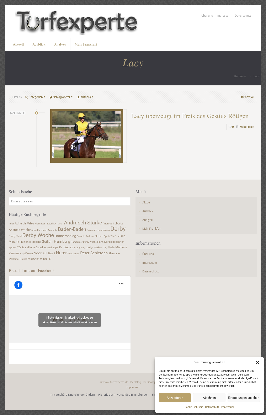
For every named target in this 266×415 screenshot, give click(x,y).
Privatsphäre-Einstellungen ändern (72, 394)
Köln (72, 247)
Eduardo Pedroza (85, 236)
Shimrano (114, 253)
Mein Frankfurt (151, 228)
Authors (85, 97)
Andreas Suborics (113, 223)
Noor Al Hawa (44, 253)
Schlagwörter (61, 97)
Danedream (104, 230)
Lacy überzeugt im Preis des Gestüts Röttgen (190, 115)
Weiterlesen (246, 126)
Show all (248, 97)
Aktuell (146, 202)
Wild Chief (33, 258)
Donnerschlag (65, 236)
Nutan (62, 252)
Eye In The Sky (111, 236)
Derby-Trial (15, 236)
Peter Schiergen (94, 253)
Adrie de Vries (24, 223)
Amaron (58, 223)
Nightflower (26, 253)
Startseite (239, 76)
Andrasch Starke (83, 223)
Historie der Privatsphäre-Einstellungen (123, 394)
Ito (18, 247)
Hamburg (62, 241)
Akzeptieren (175, 398)
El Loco (99, 236)
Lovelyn (89, 247)
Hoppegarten (116, 241)
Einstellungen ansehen (243, 398)
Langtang (80, 247)
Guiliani (47, 241)
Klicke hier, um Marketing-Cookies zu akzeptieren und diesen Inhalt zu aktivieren (69, 320)
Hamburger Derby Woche (84, 242)
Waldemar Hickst (18, 259)
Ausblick (147, 211)
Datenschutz (212, 407)
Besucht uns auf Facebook (32, 270)
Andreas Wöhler (20, 230)
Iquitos (12, 247)
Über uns (207, 15)
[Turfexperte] (77, 21)
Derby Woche (38, 235)
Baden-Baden (72, 229)
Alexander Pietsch (44, 223)
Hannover (102, 241)
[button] (258, 362)
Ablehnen (209, 398)
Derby (118, 228)
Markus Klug (100, 247)
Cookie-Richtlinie (194, 407)
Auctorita (52, 230)
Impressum (227, 407)
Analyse (147, 220)
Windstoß (46, 258)
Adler (11, 223)
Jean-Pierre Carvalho (33, 247)
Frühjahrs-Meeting (30, 241)
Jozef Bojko (52, 247)
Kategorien (36, 97)
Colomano (92, 230)
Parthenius (74, 253)
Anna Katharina (39, 230)
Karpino (64, 247)
